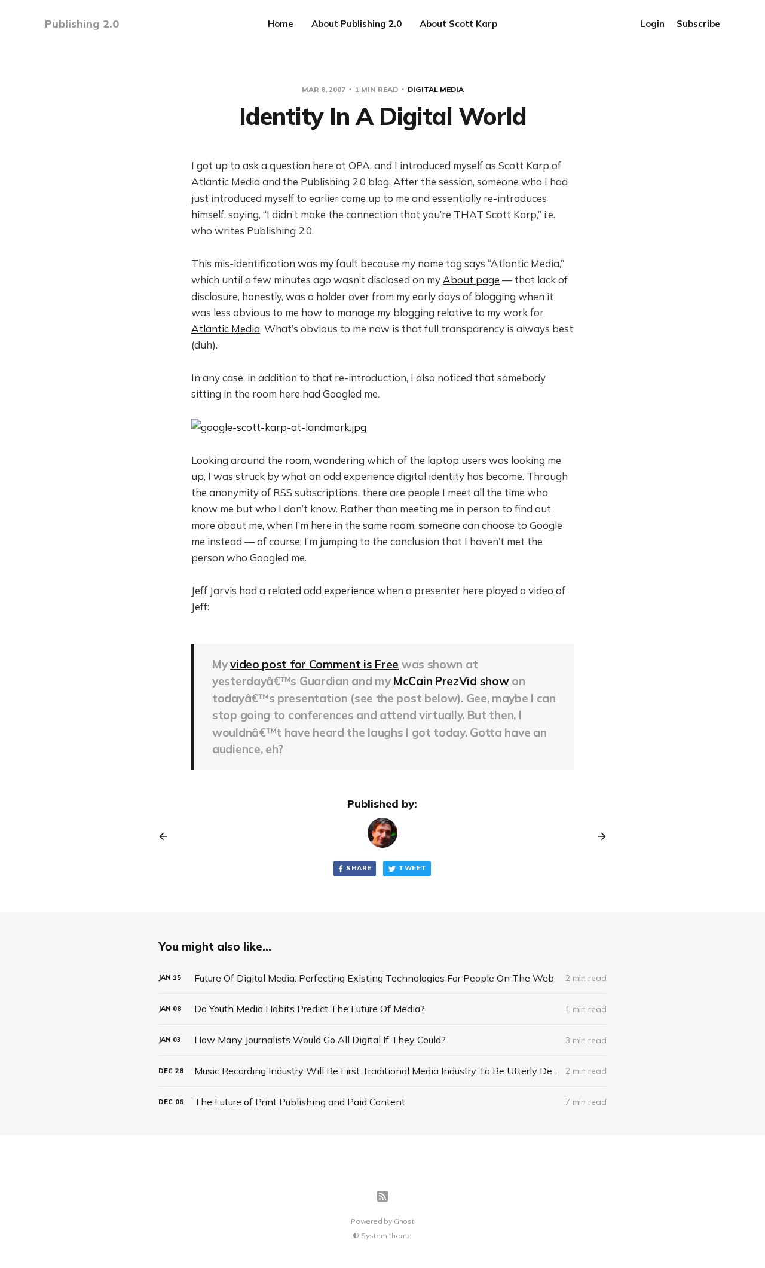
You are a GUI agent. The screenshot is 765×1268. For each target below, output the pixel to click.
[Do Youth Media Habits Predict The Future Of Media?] (382, 1009)
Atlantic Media (225, 328)
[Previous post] (167, 836)
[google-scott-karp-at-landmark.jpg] (382, 427)
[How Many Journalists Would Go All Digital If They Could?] (382, 1040)
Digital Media (436, 89)
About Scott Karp (458, 23)
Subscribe (698, 23)
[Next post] (598, 836)
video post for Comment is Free (314, 664)
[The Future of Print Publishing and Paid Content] (382, 1102)
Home (280, 23)
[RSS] (382, 1196)
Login (652, 23)
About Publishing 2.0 (356, 23)
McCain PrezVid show (451, 681)
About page (471, 279)
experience (349, 590)
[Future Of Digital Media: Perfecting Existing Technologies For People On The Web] (382, 978)
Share (358, 868)
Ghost (404, 1221)
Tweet (412, 868)
